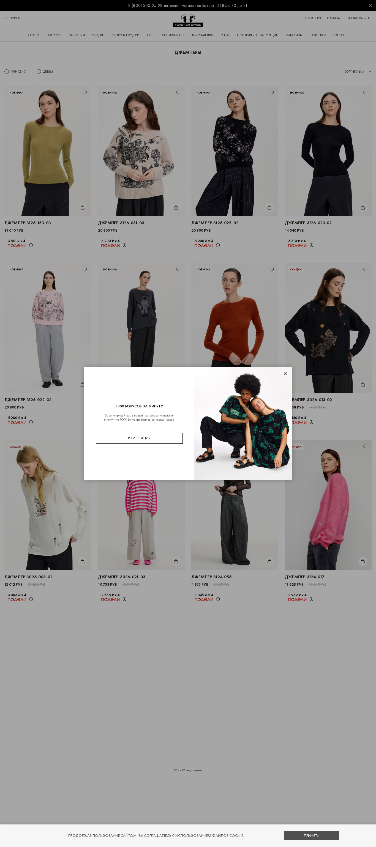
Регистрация (139, 438)
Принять (311, 835)
